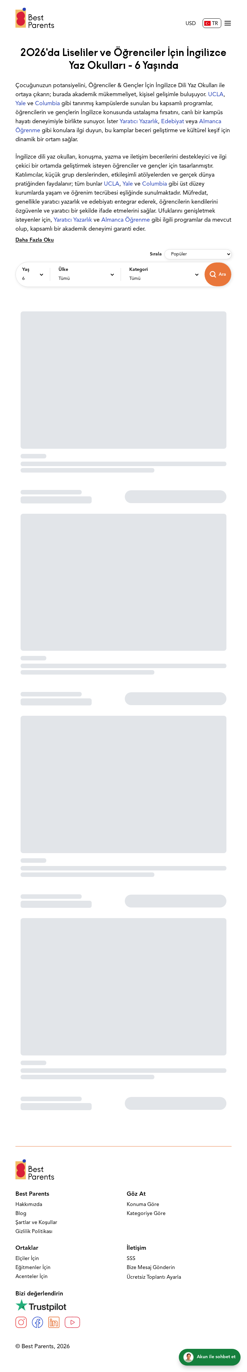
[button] (32, 274)
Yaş (25, 269)
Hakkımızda (28, 1204)
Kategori (138, 269)
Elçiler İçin (27, 1258)
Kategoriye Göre (146, 1213)
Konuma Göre (143, 1204)
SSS (131, 1258)
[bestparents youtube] (72, 1322)
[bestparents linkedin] (53, 1322)
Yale (20, 104)
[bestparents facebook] (37, 1322)
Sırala (156, 254)
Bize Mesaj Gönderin (151, 1267)
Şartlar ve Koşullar (36, 1222)
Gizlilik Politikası (33, 1231)
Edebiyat (172, 122)
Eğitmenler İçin (32, 1267)
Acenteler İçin (31, 1276)
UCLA (216, 95)
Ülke (63, 269)
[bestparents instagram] (21, 1322)
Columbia (47, 104)
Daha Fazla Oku (34, 240)
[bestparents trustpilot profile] (123, 1305)
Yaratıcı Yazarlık (139, 122)
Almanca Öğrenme (125, 220)
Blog (20, 1213)
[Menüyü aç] (228, 23)
